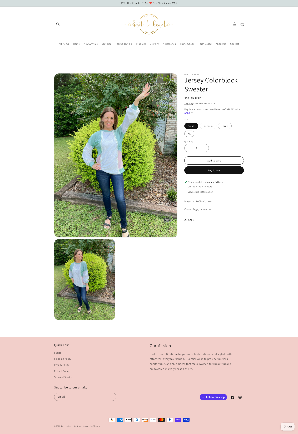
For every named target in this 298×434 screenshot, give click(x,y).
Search (58, 352)
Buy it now (214, 170)
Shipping (188, 103)
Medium (209, 126)
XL (189, 133)
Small (191, 125)
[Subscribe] (112, 397)
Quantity (188, 141)
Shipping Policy (62, 358)
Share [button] (191, 219)
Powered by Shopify (91, 426)
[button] (58, 24)
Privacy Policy (61, 365)
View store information (200, 191)
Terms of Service (63, 377)
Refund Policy (61, 371)
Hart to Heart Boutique (71, 426)
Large (224, 125)
